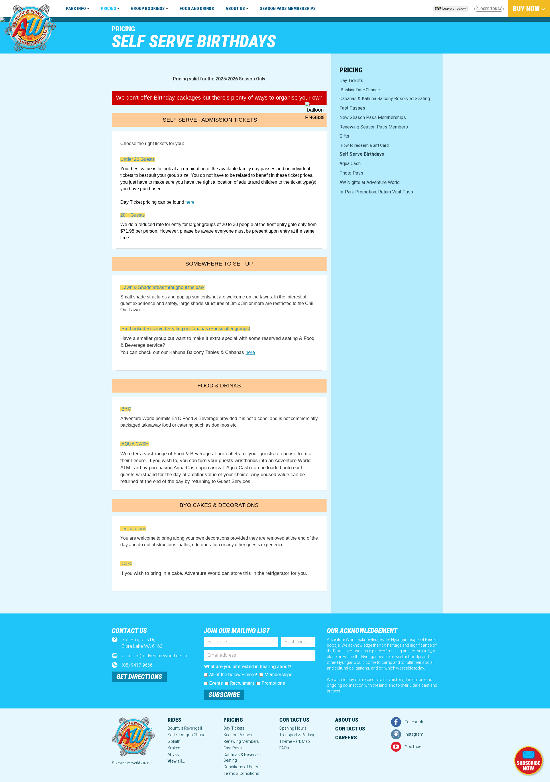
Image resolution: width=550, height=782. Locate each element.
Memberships (278, 674)
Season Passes (237, 734)
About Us (346, 719)
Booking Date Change (360, 90)
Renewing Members (241, 741)
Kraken (174, 748)
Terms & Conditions (241, 773)
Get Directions (139, 677)
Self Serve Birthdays (361, 154)
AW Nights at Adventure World (369, 182)
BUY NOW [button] (527, 9)
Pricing (123, 29)
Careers (346, 737)
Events (216, 683)
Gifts (344, 136)
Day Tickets (351, 80)
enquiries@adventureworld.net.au (155, 655)
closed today (489, 9)
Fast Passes (352, 108)
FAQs (284, 748)
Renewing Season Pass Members (373, 127)
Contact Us (294, 719)
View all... (176, 761)
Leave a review (454, 9)
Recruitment (242, 683)
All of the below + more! (233, 674)
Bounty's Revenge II (185, 728)
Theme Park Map (294, 741)
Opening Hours (293, 728)
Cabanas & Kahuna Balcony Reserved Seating (384, 98)
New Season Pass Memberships (372, 117)
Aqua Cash (350, 163)
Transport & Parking (297, 734)
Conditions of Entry (240, 767)
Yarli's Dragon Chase (186, 734)
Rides (174, 719)
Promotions (273, 683)
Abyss (173, 754)
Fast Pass (232, 748)
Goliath (174, 741)
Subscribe (224, 695)
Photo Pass (351, 173)
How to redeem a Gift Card (365, 145)
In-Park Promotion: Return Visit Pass (376, 192)
